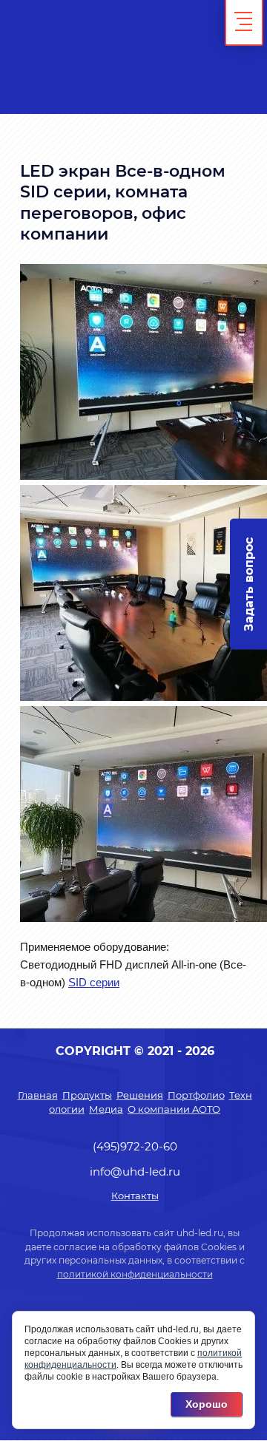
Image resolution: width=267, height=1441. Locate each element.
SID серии (93, 982)
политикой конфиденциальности (135, 1274)
